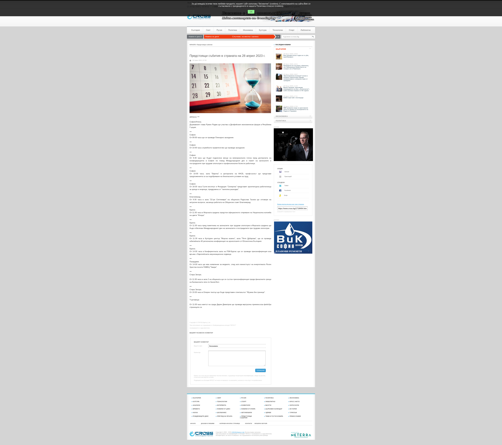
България (195, 30)
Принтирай (288, 176)
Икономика (248, 30)
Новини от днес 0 (195, 37)
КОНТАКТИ (248, 423)
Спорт (291, 30)
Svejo (285, 195)
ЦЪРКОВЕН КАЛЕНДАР (273, 409)
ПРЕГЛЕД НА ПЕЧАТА (224, 416)
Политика (232, 30)
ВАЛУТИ (268, 405)
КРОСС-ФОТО (295, 401)
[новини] (199, 17)
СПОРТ (243, 401)
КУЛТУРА (196, 401)
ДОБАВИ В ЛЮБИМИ (207, 423)
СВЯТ (219, 398)
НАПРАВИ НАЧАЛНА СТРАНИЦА (229, 423)
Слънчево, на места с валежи (245, 36)
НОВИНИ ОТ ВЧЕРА (248, 409)
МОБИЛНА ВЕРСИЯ (261, 423)
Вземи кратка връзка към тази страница (290, 204)
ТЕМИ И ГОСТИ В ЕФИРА (274, 416)
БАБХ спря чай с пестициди (293, 97)
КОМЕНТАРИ (245, 405)
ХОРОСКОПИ (294, 405)
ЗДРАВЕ (268, 412)
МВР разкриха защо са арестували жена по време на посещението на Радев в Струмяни (295, 109)
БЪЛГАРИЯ (197, 398)
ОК (251, 12)
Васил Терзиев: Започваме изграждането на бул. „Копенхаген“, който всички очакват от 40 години (296, 89)
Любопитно (306, 30)
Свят (208, 30)
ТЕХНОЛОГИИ (222, 401)
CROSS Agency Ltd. (238, 432)
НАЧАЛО (193, 44)
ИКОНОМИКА (294, 398)
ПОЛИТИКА (269, 398)
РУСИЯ (243, 398)
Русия (219, 30)
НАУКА (195, 412)
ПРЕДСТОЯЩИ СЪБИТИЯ (246, 417)
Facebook (287, 190)
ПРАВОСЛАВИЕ (295, 416)
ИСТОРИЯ (293, 409)
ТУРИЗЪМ (293, 412)
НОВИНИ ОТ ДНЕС (223, 409)
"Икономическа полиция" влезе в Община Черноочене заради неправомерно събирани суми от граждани (295, 78)
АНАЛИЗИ (196, 405)
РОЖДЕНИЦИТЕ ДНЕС (201, 416)
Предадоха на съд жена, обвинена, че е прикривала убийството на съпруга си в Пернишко (296, 67)
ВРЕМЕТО (196, 409)
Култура (262, 30)
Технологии (278, 30)
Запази (286, 171)
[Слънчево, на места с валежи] (276, 37)
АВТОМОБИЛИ (246, 412)
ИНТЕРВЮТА (221, 405)
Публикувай (260, 370)
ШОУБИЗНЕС (222, 412)
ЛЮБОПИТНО (270, 401)
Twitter (286, 185)
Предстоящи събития (204, 44)
